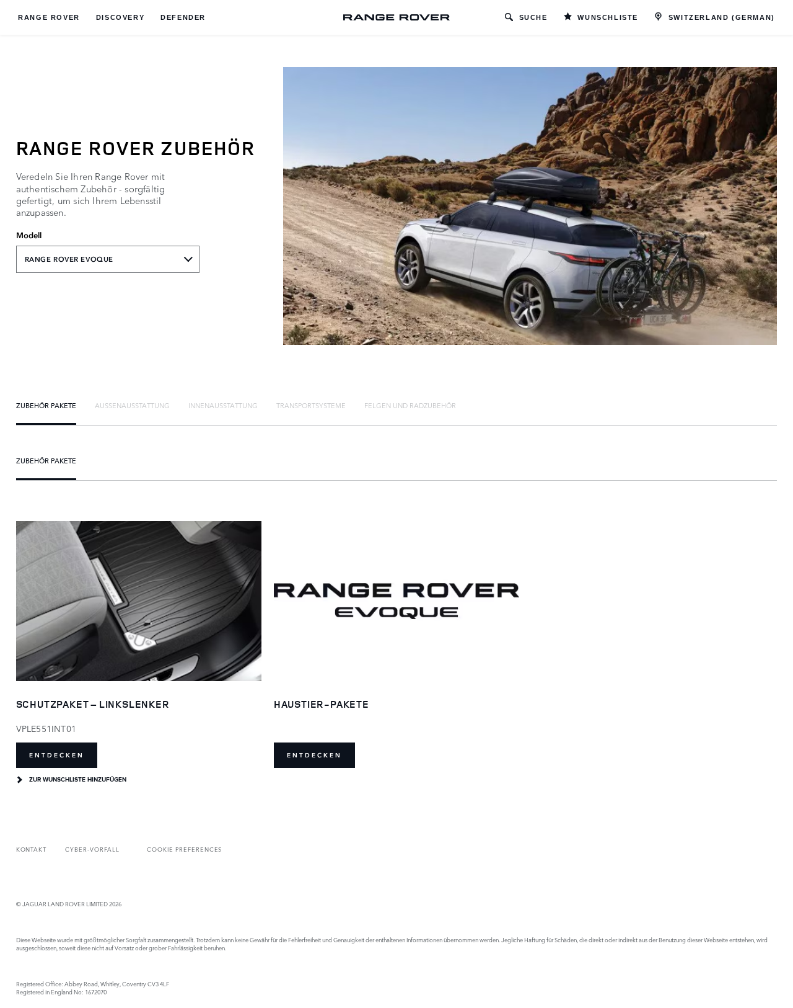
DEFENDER (183, 17)
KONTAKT (31, 849)
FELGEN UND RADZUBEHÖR (410, 405)
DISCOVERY (120, 17)
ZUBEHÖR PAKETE (46, 405)
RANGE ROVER (49, 17)
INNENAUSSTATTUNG (223, 405)
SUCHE (533, 17)
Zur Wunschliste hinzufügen (77, 779)
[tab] (46, 405)
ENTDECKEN (56, 755)
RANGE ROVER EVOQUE (69, 259)
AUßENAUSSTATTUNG (132, 405)
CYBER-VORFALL (92, 849)
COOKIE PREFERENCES (184, 849)
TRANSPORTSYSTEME (311, 405)
